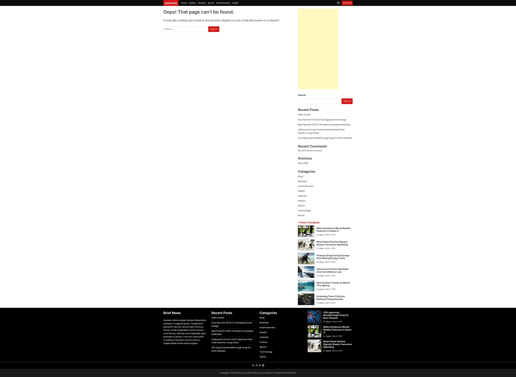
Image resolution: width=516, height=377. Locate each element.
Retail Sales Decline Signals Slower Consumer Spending (332, 243)
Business (302, 181)
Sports (211, 3)
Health (235, 3)
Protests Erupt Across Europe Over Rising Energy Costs (333, 257)
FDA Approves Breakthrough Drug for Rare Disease (325, 137)
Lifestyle (202, 3)
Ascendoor (266, 372)
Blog (300, 176)
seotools (171, 3)
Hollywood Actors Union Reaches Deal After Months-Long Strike (232, 341)
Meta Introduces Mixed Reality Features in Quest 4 (333, 229)
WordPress (291, 372)
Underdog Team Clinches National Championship (330, 297)
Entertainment (223, 3)
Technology (304, 210)
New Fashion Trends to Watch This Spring (333, 284)
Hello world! (304, 114)
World (301, 215)
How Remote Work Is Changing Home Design (322, 119)
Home (184, 3)
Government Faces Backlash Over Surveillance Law (332, 270)
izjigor (321, 234)
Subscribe (347, 3)
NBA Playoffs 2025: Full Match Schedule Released (324, 124)
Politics (192, 3)
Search (302, 95)
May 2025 (303, 163)
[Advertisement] (318, 49)
